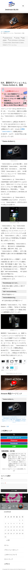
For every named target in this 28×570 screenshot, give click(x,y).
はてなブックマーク (14, 437)
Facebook (14, 443)
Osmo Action (7, 42)
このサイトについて (10, 554)
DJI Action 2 (15, 40)
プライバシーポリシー (11, 550)
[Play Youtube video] (14, 382)
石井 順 (17, 38)
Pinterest (14, 440)
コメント (3, 483)
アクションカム (12, 45)
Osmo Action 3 (16, 42)
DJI (10, 40)
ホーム (6, 545)
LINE (14, 446)
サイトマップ (8, 559)
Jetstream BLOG (11, 10)
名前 (2, 478)
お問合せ (7, 564)
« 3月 (8, 540)
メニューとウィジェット (23, 5)
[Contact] (4, 460)
